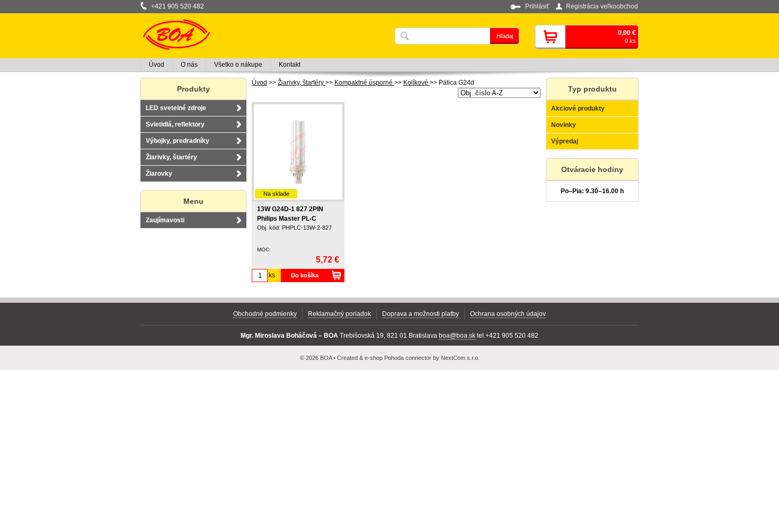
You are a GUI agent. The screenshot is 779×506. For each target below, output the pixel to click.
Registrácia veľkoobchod (602, 6)
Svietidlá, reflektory (175, 124)
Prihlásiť (537, 6)
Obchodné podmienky (265, 314)
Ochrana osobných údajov (508, 314)
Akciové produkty (578, 108)
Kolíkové (416, 82)
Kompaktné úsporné (364, 82)
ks (272, 275)
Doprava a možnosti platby (420, 314)
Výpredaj (564, 141)
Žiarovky (159, 173)
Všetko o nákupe (238, 64)
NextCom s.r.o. (460, 358)
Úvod (259, 82)
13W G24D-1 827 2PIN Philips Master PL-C (290, 213)
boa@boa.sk (457, 335)
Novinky (563, 125)
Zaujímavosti (165, 220)
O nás (189, 64)
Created (347, 358)
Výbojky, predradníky (177, 140)
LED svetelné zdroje (176, 108)
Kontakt (289, 64)
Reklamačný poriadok (339, 314)
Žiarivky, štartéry (301, 82)
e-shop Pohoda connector (398, 358)
